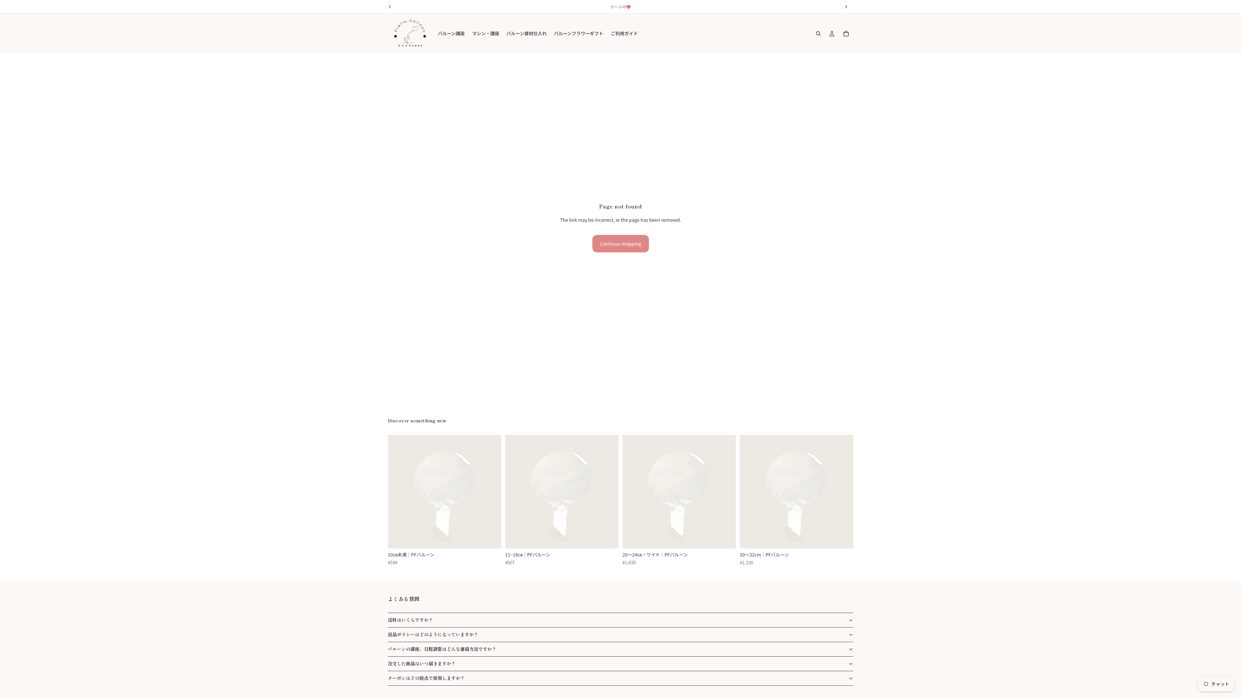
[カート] (846, 33)
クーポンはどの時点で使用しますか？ (426, 678)
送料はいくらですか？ (410, 620)
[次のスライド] (491, 492)
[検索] (818, 33)
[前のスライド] (397, 492)
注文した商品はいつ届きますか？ (422, 663)
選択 (496, 538)
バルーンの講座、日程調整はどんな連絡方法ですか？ (442, 649)
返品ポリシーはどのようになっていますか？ (433, 634)
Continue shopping (620, 243)
